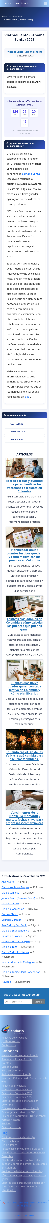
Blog (4, 1133)
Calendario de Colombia (15, 3)
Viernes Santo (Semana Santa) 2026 (24, 37)
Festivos (6, 1123)
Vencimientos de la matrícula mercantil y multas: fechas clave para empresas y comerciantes (24, 817)
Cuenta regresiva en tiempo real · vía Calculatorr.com (24, 131)
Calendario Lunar (11, 1127)
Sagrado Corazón (11, 919)
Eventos (6, 1063)
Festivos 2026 (16, 424)
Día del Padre (9, 1145)
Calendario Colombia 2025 (17, 1089)
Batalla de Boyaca (12, 936)
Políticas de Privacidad (14, 1037)
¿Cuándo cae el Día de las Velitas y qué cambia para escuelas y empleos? (24, 755)
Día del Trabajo (10, 903)
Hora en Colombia (12, 1070)
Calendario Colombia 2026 (17, 1093)
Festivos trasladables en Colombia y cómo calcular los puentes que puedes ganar (24, 624)
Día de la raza (9, 947)
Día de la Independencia (16, 930)
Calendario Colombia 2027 (17, 1097)
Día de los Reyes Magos (15, 887)
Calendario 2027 (18, 439)
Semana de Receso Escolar (17, 1059)
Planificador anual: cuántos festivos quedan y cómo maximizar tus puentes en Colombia (24, 555)
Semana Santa (10, 1066)
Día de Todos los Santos (15, 952)
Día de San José (10, 892)
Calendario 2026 (18, 431)
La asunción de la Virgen (16, 941)
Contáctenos (9, 1045)
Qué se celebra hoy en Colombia (20, 1108)
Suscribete (39, 1001)
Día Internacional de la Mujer (18, 1137)
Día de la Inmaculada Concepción (21, 972)
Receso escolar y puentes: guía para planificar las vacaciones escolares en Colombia (24, 486)
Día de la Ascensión (13, 909)
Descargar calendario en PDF (18, 1112)
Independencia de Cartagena (18, 962)
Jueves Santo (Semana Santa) (18, 898)
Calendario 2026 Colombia (24, 1215)
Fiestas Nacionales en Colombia (20, 1055)
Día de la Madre (11, 1141)
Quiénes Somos (11, 1041)
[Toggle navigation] (45, 3)
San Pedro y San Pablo (14, 925)
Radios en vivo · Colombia (16, 1074)
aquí (27, 396)
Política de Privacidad (14, 1085)
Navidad (6, 981)
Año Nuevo (8, 881)
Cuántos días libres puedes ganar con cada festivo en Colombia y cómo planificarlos (24, 688)
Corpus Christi (10, 914)
